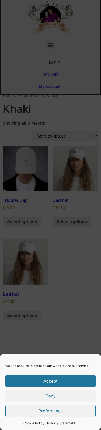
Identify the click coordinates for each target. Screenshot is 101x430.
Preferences (51, 410)
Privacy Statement (61, 423)
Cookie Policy (33, 423)
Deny (51, 396)
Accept (50, 381)
